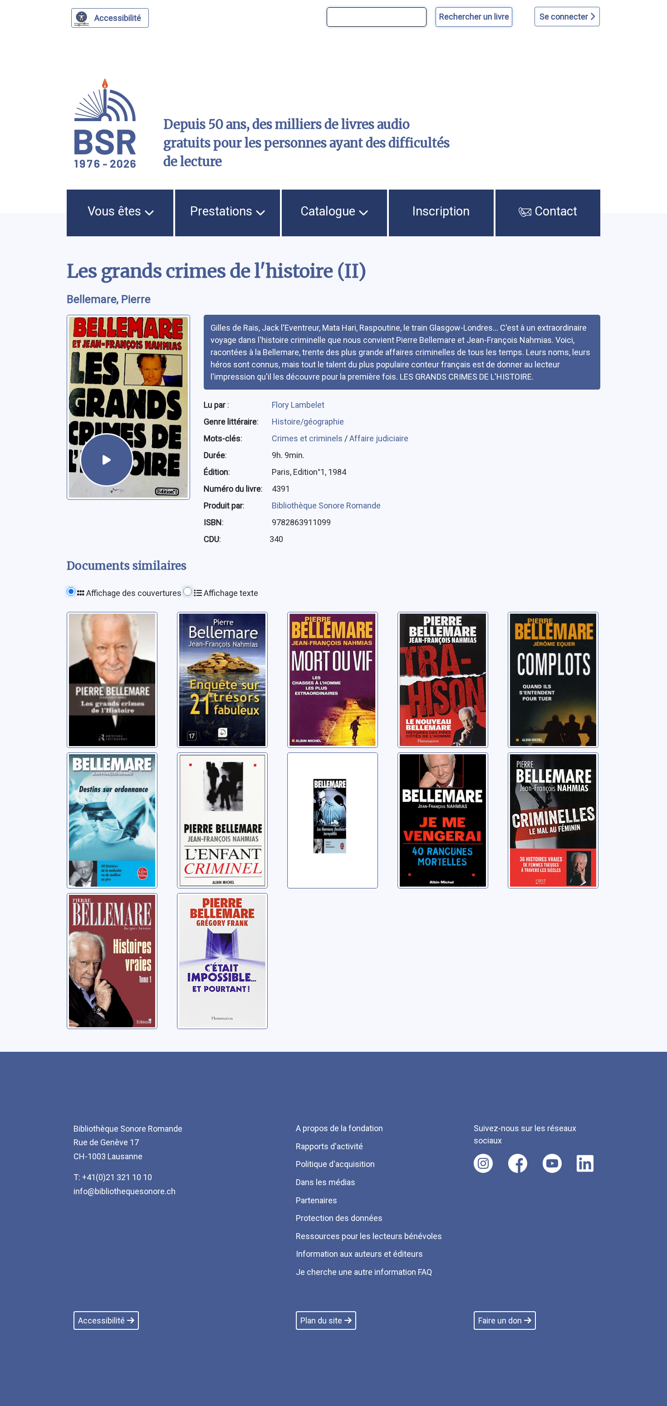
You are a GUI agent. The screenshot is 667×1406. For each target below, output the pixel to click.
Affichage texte (230, 593)
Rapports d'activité (329, 1146)
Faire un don (500, 1320)
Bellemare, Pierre (109, 299)
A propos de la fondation (339, 1128)
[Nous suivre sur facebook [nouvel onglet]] (517, 1163)
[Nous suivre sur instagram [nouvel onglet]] (483, 1163)
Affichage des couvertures (132, 593)
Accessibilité (117, 18)
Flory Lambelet (298, 405)
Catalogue (329, 211)
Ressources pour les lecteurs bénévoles (369, 1236)
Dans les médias (325, 1182)
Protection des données (339, 1218)
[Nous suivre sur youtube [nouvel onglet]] (552, 1163)
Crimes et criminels (308, 438)
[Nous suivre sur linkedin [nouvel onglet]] (585, 1163)
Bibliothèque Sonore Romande (326, 505)
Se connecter (564, 16)
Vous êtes (116, 211)
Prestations (222, 211)
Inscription (441, 211)
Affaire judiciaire (378, 438)
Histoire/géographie (308, 421)
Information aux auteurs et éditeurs (359, 1254)
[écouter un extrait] (106, 460)
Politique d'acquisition (335, 1164)
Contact (554, 211)
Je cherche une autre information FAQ (364, 1272)
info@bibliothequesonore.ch (125, 1191)
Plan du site (321, 1320)
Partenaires (316, 1200)
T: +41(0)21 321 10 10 (113, 1177)
